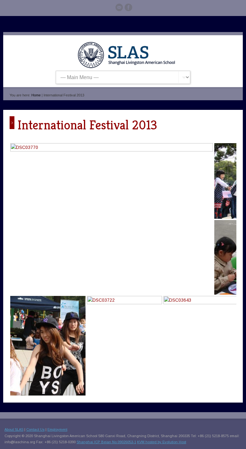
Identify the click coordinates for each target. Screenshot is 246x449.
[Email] (119, 8)
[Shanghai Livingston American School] (126, 66)
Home (36, 95)
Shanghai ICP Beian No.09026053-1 (106, 442)
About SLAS (13, 429)
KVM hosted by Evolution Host (161, 442)
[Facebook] (128, 8)
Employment (57, 429)
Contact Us (35, 429)
